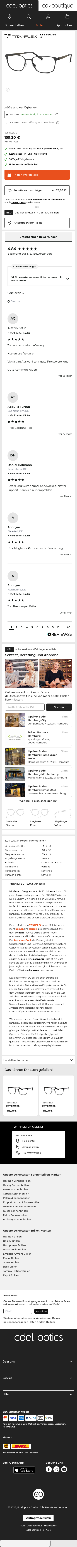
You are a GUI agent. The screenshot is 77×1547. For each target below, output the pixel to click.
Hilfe (6, 1394)
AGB (22, 1525)
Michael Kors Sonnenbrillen (19, 1206)
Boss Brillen (10, 1266)
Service (7, 1378)
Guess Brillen (11, 1262)
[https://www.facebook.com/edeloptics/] (49, 1469)
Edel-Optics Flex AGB (38, 1529)
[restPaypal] (31, 1418)
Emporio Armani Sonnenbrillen (21, 1202)
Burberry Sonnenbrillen (17, 1219)
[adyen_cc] (5, 1418)
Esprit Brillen (11, 1275)
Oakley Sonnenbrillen (16, 1185)
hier (52, 1321)
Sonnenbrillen (14, 25)
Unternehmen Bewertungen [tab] (38, 237)
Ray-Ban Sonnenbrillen (17, 1180)
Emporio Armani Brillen (17, 1253)
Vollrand (45, 866)
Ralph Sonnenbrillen (15, 1215)
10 (58, 627)
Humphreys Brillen (14, 1245)
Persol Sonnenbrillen (15, 1189)
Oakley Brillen (11, 1240)
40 (68, 627)
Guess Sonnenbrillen (15, 1210)
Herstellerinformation (16, 1060)
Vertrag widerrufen (38, 1518)
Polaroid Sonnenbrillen (16, 1197)
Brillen (40, 25)
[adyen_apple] (40, 1418)
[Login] (48, 16)
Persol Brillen (11, 1258)
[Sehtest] (9, 16)
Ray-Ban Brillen (12, 1236)
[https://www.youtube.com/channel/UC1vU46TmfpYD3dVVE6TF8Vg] (64, 1469)
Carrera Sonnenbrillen (16, 1193)
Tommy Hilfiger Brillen (16, 1270)
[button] (19, 5)
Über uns (9, 1361)
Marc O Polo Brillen (14, 1249)
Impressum (50, 1525)
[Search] (29, 16)
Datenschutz (34, 1525)
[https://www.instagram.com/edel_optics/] (56, 1469)
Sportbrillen (64, 25)
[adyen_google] (49, 1418)
